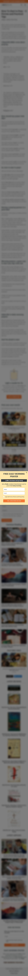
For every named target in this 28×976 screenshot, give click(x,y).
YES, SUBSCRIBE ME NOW (14, 500)
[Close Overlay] (26, 472)
